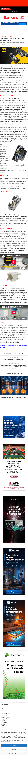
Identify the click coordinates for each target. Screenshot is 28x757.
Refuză (14, 749)
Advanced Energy (6, 714)
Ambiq (3, 724)
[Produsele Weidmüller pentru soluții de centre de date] (14, 385)
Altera (3, 720)
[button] (26, 729)
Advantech (4, 715)
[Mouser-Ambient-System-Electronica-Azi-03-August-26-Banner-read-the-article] (14, 601)
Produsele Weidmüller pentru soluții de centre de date (14, 398)
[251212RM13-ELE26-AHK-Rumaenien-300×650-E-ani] (14, 653)
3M (2, 708)
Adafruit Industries (7, 712)
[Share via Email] (22, 353)
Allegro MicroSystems (7, 719)
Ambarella (4, 722)
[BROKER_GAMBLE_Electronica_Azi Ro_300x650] (14, 444)
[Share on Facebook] (16, 353)
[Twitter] (10, 11)
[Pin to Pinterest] (19, 353)
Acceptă (14, 745)
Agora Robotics (6, 717)
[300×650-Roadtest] (14, 497)
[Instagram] (12, 11)
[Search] (26, 29)
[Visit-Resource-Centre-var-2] (14, 22)
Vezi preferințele (14, 753)
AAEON (3, 710)
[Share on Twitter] (18, 353)
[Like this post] (15, 353)
